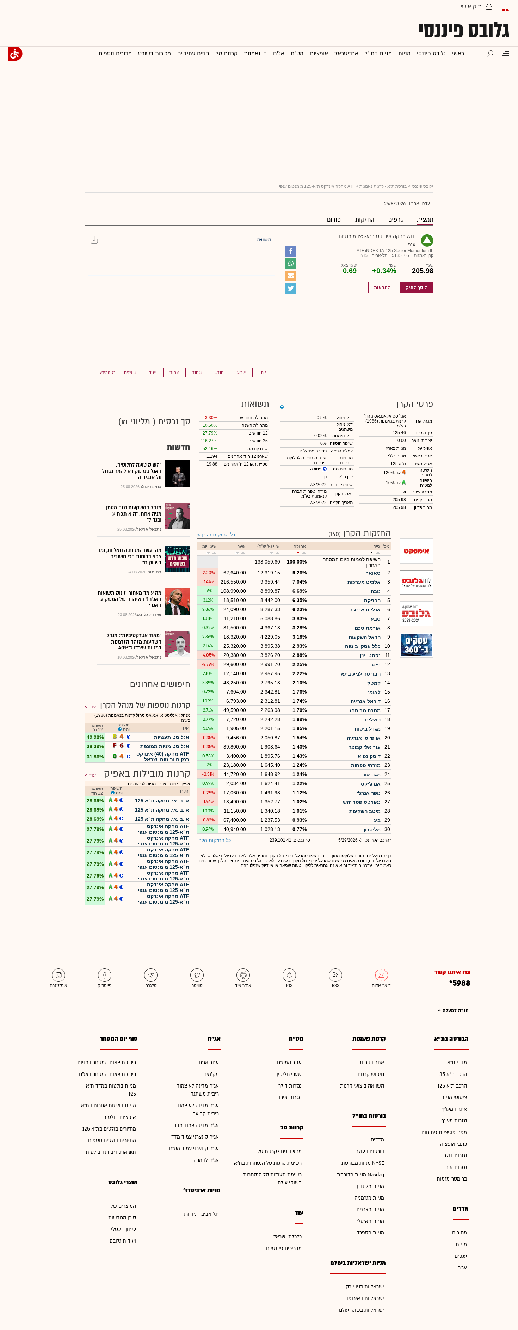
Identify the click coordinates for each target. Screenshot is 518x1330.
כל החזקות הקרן (218, 534)
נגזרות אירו (455, 1167)
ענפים (461, 1256)
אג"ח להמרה (206, 1160)
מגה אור (371, 774)
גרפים (395, 219)
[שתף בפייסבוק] (290, 251)
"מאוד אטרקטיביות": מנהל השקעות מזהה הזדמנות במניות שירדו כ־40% (134, 641)
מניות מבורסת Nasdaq (360, 1174)
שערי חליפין (289, 1074)
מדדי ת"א (457, 1062)
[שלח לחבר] (290, 276)
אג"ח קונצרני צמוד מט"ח (194, 1148)
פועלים (373, 719)
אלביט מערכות (364, 582)
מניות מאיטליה (368, 1221)
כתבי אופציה (453, 1144)
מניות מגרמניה (369, 1198)
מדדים (377, 1140)
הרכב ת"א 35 (453, 1074)
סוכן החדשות (122, 1217)
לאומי (374, 692)
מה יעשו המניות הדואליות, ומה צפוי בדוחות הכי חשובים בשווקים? (129, 556)
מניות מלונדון (370, 1186)
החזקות (364, 219)
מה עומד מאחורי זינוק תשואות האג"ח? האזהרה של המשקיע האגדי (129, 599)
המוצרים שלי (122, 1206)
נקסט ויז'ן (370, 655)
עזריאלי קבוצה (364, 747)
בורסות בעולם (369, 1151)
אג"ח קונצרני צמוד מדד (195, 1137)
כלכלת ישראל (287, 1236)
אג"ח (462, 1267)
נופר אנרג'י (369, 793)
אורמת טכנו (367, 628)
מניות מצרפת (370, 1209)
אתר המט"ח (289, 1062)
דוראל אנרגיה (366, 701)
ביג (377, 820)
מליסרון (372, 829)
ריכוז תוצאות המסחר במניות (106, 1062)
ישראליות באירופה (364, 1298)
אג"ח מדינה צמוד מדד (196, 1125)
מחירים (459, 1233)
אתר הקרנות (371, 1062)
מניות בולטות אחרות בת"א (108, 1105)
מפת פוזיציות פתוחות (444, 1132)
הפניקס (372, 600)
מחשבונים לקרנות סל (280, 1151)
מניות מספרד (370, 1233)
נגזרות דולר (455, 1155)
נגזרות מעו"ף (454, 1120)
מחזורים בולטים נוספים (112, 1140)
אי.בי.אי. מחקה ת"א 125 (162, 800)
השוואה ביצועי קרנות (362, 1086)
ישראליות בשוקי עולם (361, 1310)
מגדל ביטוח (367, 729)
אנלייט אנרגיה (365, 609)
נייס (376, 664)
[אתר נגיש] (15, 54)
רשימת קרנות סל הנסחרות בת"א (268, 1163)
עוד (92, 706)
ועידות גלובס (123, 1241)
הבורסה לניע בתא (361, 674)
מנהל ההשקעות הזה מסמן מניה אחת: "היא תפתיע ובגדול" (133, 513)
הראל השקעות (365, 637)
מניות (461, 1244)
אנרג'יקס (371, 784)
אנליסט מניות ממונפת (164, 746)
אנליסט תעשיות (171, 737)
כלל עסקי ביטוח (363, 646)
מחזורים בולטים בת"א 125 (109, 1129)
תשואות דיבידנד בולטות (111, 1152)
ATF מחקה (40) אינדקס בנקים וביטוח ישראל (162, 756)
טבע (376, 619)
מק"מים (211, 1074)
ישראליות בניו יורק (365, 1286)
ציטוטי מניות (454, 1097)
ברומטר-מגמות (452, 1179)
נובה (376, 591)
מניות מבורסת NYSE (362, 1163)
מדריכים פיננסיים (284, 1248)
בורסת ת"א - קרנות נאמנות (383, 186)
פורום (334, 219)
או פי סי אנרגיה (364, 738)
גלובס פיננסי (464, 30)
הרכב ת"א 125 (452, 1086)
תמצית (425, 219)
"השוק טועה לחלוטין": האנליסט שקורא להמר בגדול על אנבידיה (131, 471)
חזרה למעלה (455, 1011)
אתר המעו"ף (454, 1109)
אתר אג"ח (209, 1062)
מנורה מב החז (365, 710)
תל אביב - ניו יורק (200, 1214)
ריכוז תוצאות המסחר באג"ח (107, 1074)
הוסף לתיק (417, 287)
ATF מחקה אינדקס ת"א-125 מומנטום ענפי (163, 829)
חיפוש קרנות (370, 1074)
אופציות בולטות (119, 1117)
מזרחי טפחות (366, 765)
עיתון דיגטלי (123, 1229)
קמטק (374, 683)
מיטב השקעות (365, 811)
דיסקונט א (369, 756)
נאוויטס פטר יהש (362, 802)
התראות (382, 287)
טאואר (373, 573)
